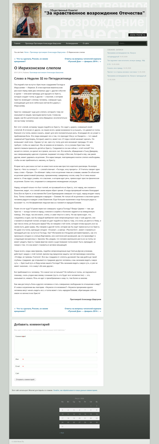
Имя (20, 359)
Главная (17, 43)
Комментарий (20, 337)
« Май (61, 433)
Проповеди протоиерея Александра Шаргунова (47, 52)
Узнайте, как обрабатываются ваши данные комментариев (75, 390)
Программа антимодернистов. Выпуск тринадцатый (126, 76)
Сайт (17, 373)
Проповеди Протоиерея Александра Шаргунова (43, 43)
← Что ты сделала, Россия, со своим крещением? (31, 60)
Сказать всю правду (115, 68)
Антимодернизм (72, 43)
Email (20, 366)
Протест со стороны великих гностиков (122, 72)
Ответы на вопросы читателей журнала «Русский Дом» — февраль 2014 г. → (83, 60)
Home (26, 52)
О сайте (86, 43)
